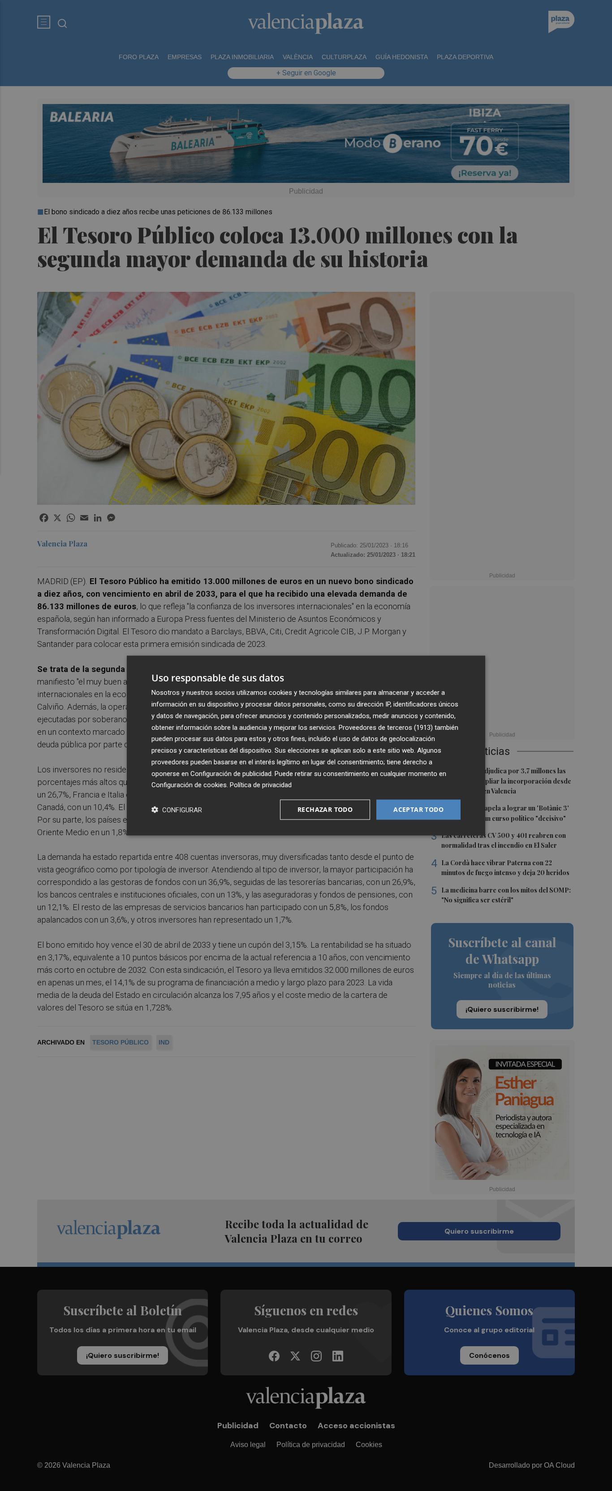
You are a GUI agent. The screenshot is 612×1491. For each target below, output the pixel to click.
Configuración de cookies (189, 785)
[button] (176, 810)
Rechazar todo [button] (325, 809)
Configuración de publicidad (231, 773)
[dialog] (306, 746)
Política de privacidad (261, 785)
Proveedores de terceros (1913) (386, 727)
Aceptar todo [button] (418, 809)
